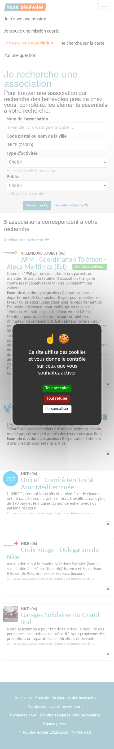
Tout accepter (57, 388)
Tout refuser (57, 398)
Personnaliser (57, 409)
